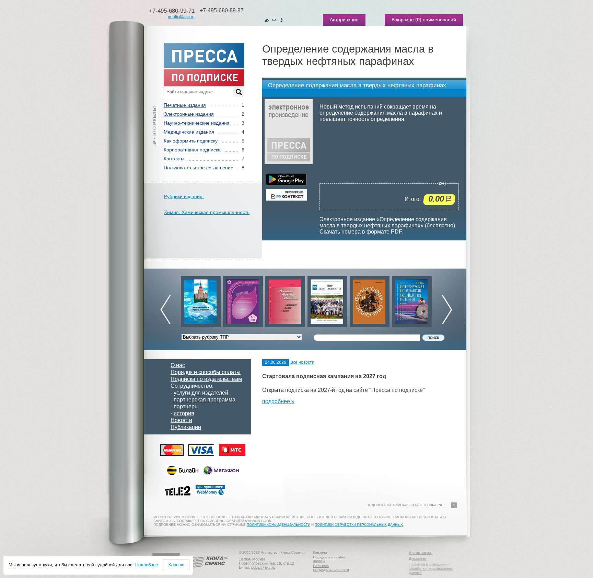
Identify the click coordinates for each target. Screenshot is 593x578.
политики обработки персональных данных (359, 524)
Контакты (174, 158)
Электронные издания (189, 114)
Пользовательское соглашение (198, 167)
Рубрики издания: (184, 196)
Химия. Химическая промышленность (206, 212)
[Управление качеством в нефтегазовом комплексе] (234, 300)
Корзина (320, 552)
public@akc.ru (181, 16)
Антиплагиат (421, 553)
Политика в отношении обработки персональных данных (431, 568)
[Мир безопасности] (318, 300)
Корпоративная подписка (192, 149)
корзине (405, 19)
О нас (178, 365)
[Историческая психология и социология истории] (403, 300)
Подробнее (146, 564)
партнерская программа (204, 400)
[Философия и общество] (361, 300)
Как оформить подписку (191, 141)
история (184, 413)
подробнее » (278, 401)
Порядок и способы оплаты (206, 372)
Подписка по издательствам (206, 379)
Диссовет (418, 558)
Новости (181, 420)
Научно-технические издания (197, 123)
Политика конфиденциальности (331, 567)
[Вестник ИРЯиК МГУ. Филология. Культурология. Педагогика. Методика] (192, 300)
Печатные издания (185, 105)
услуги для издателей (201, 393)
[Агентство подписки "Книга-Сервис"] (207, 571)
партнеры (186, 406)
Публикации (186, 427)
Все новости (302, 362)
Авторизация (344, 19)
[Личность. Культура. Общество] (276, 300)
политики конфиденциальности (278, 524)
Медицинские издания (189, 132)
